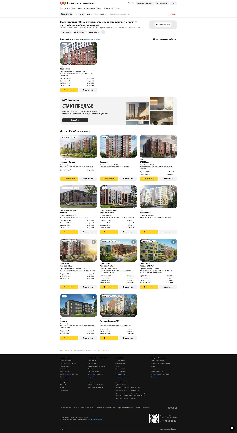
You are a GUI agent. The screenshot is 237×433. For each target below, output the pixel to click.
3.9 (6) (152, 215)
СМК (61, 66)
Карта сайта (145, 407)
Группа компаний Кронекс (108, 160)
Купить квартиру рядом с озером (125, 398)
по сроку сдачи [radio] (89, 39)
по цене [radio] (98, 39)
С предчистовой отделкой (68, 363)
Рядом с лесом (64, 366)
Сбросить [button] (173, 14)
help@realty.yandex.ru (97, 419)
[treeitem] (65, 8)
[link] (173, 3)
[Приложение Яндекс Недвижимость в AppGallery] (172, 421)
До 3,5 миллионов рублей (95, 374)
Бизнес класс (92, 360)
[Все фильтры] (77, 14)
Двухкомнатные (120, 360)
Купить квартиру (120, 385)
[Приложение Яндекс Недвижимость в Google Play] (169, 421)
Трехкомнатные (120, 369)
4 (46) (85, 268)
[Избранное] (128, 3)
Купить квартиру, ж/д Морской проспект (127, 390)
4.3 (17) (157, 268)
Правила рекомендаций (125, 407)
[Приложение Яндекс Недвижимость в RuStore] (175, 421)
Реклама (76, 407)
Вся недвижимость (66, 407)
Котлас (62, 387)
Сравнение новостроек (158, 360)
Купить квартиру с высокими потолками (127, 387)
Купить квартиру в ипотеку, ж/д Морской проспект (130, 395)
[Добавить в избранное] (94, 45)
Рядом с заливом (65, 371)
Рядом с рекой (64, 369)
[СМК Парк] (158, 146)
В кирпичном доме (65, 360)
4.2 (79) (85, 71)
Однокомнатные (120, 363)
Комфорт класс (92, 363)
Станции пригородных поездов (160, 363)
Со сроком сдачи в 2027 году (69, 374)
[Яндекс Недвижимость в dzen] (172, 408)
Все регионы (155, 369)
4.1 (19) (116, 165)
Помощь (137, 407)
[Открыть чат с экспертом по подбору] (232, 428)
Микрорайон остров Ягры (95, 385)
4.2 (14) (152, 165)
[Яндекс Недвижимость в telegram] (176, 408)
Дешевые (91, 369)
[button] (132, 3)
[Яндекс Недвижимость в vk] (169, 408)
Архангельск (64, 385)
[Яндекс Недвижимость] (70, 3)
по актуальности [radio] (77, 39)
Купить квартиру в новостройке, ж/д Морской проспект (132, 393)
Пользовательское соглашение (106, 407)
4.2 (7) (115, 268)
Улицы (153, 366)
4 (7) (75, 215)
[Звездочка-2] (158, 196)
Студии (117, 366)
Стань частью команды (88, 407)
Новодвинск (64, 390)
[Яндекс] (173, 429)
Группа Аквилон (65, 160)
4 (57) (74, 165)
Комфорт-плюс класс (94, 371)
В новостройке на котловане (96, 366)
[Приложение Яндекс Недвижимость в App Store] (166, 421)
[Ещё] (103, 32)
